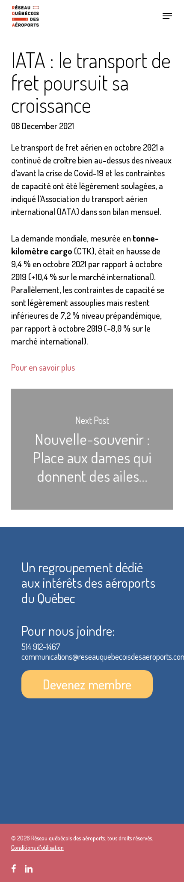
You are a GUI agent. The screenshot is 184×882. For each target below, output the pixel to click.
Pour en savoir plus (43, 367)
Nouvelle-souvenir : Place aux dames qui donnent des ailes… (92, 449)
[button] (167, 16)
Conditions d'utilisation (37, 847)
